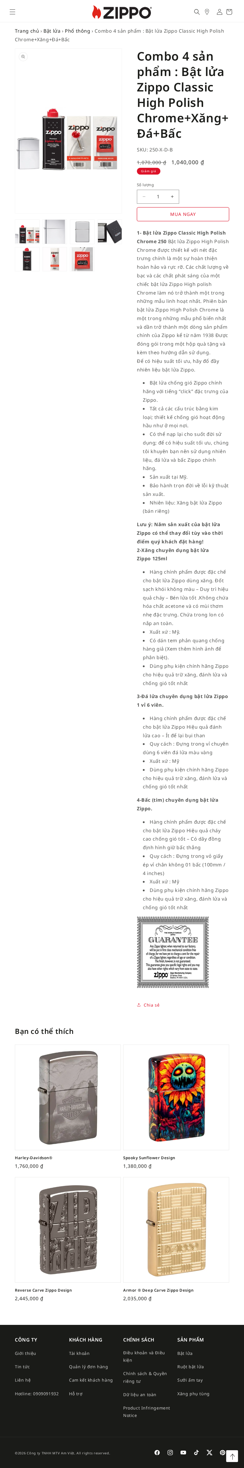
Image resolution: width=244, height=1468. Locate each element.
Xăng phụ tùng (193, 1393)
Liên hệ (23, 1380)
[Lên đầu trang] (232, 1456)
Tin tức (22, 1366)
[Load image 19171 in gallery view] (82, 231)
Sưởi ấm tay (190, 1380)
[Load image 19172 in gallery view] (110, 231)
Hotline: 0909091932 (37, 1393)
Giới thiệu (25, 1353)
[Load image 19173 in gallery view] (27, 259)
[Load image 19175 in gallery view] (82, 259)
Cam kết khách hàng (91, 1380)
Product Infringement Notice (146, 1411)
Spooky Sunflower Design (149, 1157)
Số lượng (145, 184)
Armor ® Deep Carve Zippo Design (158, 1290)
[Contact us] (210, 11)
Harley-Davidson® (34, 1157)
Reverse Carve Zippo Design (43, 1290)
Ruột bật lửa (190, 1366)
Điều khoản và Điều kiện (144, 1356)
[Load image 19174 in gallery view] (55, 259)
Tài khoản (79, 1353)
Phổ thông (77, 31)
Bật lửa (51, 31)
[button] (12, 11)
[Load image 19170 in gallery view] (55, 231)
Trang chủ (27, 31)
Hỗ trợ (76, 1393)
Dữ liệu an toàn (140, 1394)
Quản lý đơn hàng (88, 1366)
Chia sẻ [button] (151, 1005)
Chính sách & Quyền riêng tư (145, 1377)
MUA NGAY (183, 214)
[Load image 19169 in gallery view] (27, 231)
